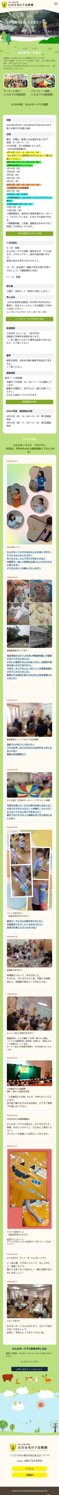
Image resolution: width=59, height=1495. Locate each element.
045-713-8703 (18, 312)
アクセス (29, 1468)
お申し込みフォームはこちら (29, 1369)
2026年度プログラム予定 (29, 234)
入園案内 (29, 1474)
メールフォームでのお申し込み (29, 319)
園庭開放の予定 (29, 402)
